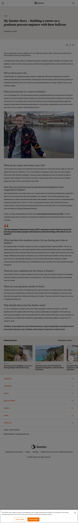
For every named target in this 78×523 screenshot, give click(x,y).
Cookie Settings (20, 519)
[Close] (75, 513)
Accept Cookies (33, 519)
